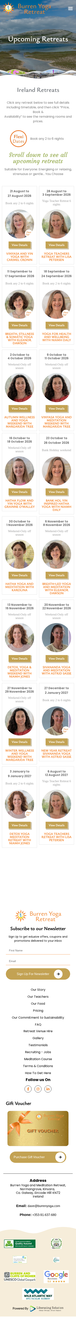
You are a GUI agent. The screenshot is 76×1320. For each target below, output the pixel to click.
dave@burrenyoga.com (44, 1206)
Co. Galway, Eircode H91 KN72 (38, 1193)
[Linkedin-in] (47, 1088)
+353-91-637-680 (44, 1215)
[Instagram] (38, 1088)
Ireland (38, 1196)
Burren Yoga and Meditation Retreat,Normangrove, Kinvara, (38, 1187)
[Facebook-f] (28, 1088)
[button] (70, 8)
